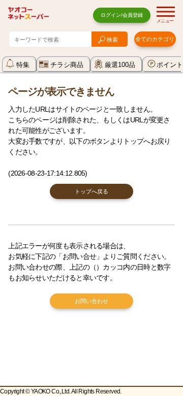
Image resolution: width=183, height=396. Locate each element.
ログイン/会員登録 (122, 15)
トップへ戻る (91, 191)
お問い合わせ (91, 301)
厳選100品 (120, 65)
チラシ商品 (66, 65)
